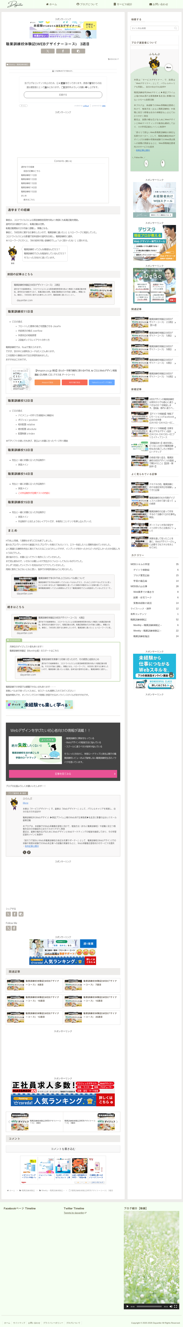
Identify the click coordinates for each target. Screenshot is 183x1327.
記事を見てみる (63, 774)
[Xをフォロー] (24, 852)
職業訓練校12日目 (29, 179)
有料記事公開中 (32, 846)
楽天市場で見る (74, 382)
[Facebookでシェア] (63, 51)
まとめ (24, 196)
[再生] (127, 1306)
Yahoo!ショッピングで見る (102, 382)
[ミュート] (171, 1306)
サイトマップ (19, 1323)
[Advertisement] (63, 134)
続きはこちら (29, 200)
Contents (59, 161)
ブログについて (73, 1323)
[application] (151, 1260)
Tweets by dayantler (74, 1213)
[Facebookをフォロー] (29, 852)
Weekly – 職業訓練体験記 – (19, 64)
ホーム (7, 1323)
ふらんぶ (86, 105)
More (25, 803)
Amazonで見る (47, 382)
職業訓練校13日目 (29, 183)
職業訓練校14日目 (29, 187)
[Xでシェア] (48, 51)
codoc (104, 105)
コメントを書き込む (63, 1148)
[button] (78, 51)
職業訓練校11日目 (29, 175)
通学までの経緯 (27, 167)
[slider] (149, 1306)
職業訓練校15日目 (29, 191)
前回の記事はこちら (32, 171)
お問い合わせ (34, 1323)
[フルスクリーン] (175, 1306)
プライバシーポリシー (53, 1323)
